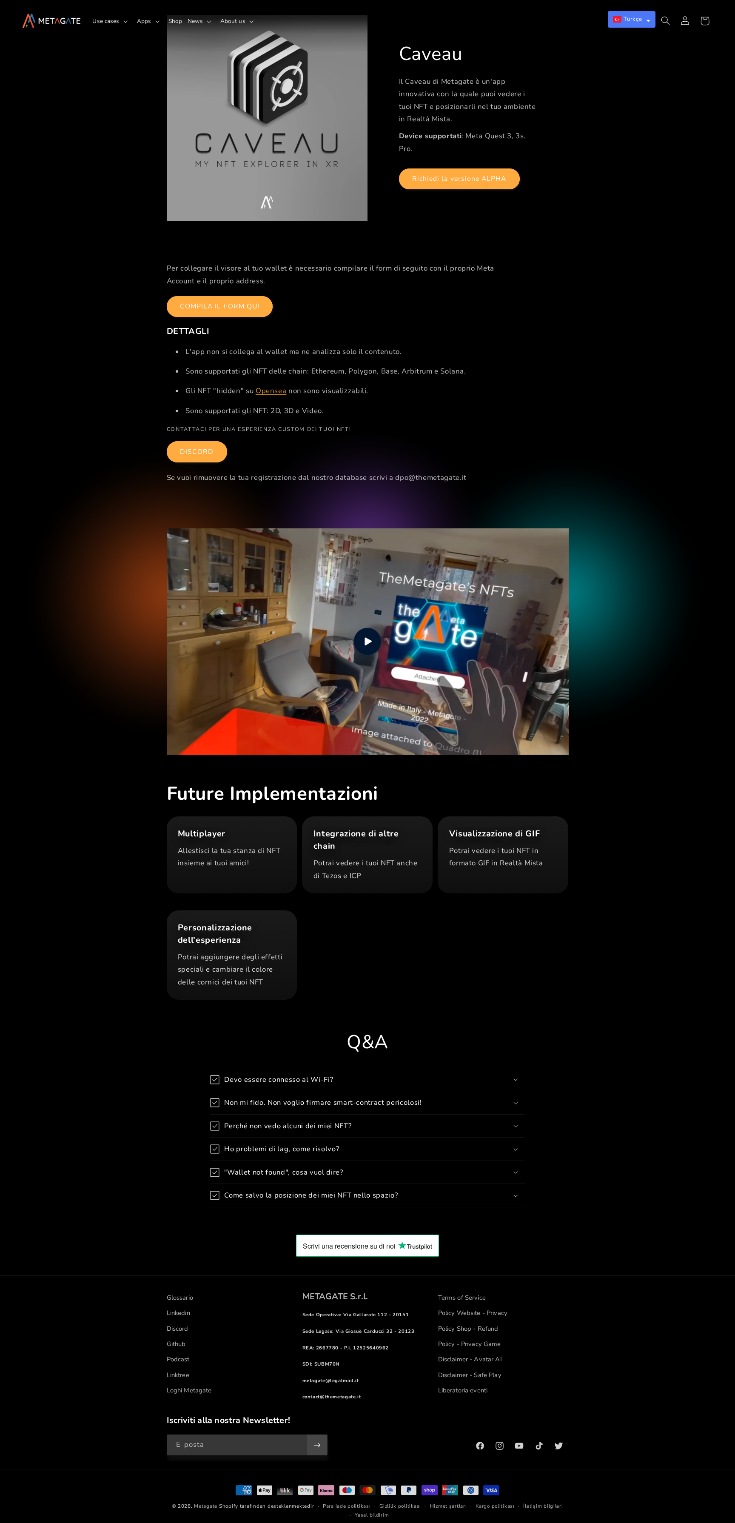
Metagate (205, 1506)
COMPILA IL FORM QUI (219, 306)
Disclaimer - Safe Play (469, 1375)
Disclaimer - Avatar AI (470, 1359)
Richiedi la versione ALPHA (459, 178)
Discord (177, 1328)
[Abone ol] (317, 1445)
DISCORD (197, 451)
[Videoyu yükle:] (368, 641)
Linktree (178, 1375)
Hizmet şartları (448, 1506)
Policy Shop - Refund (468, 1328)
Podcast (178, 1359)
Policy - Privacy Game (469, 1344)
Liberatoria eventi (463, 1390)
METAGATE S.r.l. (335, 1296)
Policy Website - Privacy (473, 1313)
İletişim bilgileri (543, 1506)
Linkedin (178, 1313)
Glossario (180, 1297)
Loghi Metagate (189, 1390)
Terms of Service (462, 1297)
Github (176, 1344)
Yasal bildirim (372, 1515)
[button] (111, 21)
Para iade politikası (347, 1506)
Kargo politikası (495, 1506)
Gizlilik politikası (400, 1506)
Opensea (271, 391)
